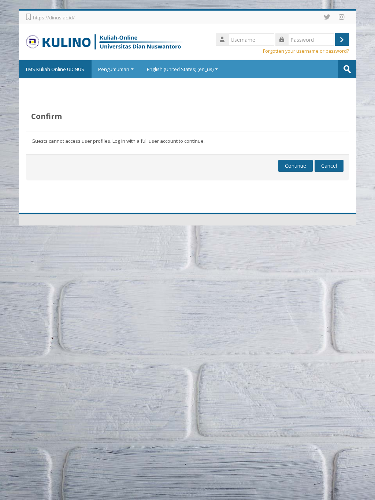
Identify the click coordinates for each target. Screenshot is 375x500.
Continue (295, 165)
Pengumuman (113, 69)
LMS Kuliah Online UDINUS (55, 69)
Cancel (329, 165)
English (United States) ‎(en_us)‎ (180, 69)
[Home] (105, 41)
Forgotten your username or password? (306, 51)
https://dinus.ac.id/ (54, 17)
